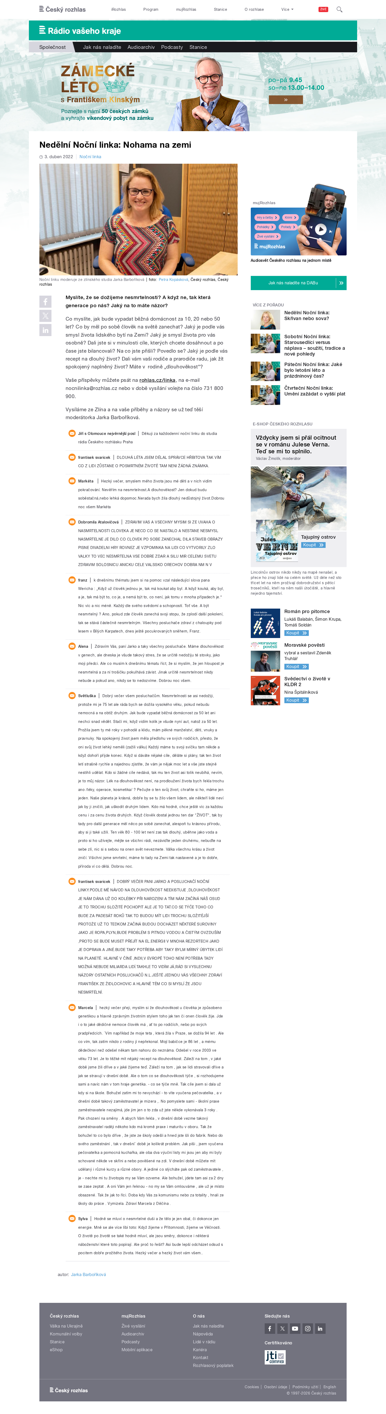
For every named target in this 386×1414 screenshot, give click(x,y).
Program (150, 9)
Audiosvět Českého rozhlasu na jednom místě (291, 260)
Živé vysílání (265, 236)
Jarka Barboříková (88, 1274)
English (330, 1387)
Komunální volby (66, 1333)
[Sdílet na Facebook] (45, 302)
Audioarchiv (141, 47)
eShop (56, 1349)
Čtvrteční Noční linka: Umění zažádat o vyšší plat (314, 391)
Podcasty (172, 47)
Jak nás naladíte (102, 47)
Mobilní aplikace (137, 1349)
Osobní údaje (276, 1387)
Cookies (252, 1387)
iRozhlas (118, 9)
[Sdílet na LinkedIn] (45, 330)
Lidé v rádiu (204, 1341)
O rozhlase (254, 9)
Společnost (52, 47)
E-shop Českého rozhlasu (283, 424)
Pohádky (263, 227)
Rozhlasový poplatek (213, 1365)
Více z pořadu (268, 305)
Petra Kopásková (173, 279)
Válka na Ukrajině (66, 1326)
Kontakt (200, 1357)
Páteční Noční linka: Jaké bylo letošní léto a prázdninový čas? (313, 370)
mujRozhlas (186, 9)
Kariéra (200, 1349)
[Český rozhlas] (62, 9)
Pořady (286, 227)
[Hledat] (339, 9)
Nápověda (203, 1333)
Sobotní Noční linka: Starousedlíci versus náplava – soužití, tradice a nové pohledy (314, 345)
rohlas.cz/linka (157, 380)
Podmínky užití (305, 1387)
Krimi (288, 217)
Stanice (220, 9)
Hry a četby (265, 217)
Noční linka (90, 156)
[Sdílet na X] (45, 316)
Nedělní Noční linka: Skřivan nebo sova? (307, 315)
